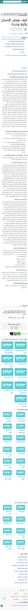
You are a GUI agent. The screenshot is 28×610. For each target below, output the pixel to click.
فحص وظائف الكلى (15, 274)
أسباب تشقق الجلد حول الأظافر (20, 565)
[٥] (13, 192)
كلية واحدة (20, 81)
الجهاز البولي (9, 103)
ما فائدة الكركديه (23, 574)
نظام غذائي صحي (17, 254)
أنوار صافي (12, 28)
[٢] (12, 244)
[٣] (26, 128)
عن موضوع (16, 594)
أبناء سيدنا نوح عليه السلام (21, 583)
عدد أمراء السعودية (22, 560)
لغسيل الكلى (4, 237)
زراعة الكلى (4, 142)
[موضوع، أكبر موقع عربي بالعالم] (24, 2)
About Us (25, 599)
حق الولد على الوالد (22, 577)
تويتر (11, 333)
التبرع (24, 142)
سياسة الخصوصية (14, 596)
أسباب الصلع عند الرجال (22, 563)
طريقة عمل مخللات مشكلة (21, 571)
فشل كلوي (8, 175)
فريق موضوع (15, 599)
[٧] (13, 244)
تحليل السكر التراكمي (22, 568)
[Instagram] (20, 590)
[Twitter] (23, 590)
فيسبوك (15, 333)
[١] (4, 89)
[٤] (25, 128)
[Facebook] (26, 590)
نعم (16, 328)
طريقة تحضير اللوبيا (22, 557)
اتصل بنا (25, 594)
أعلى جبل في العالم (22, 580)
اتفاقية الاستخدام (23, 596)
